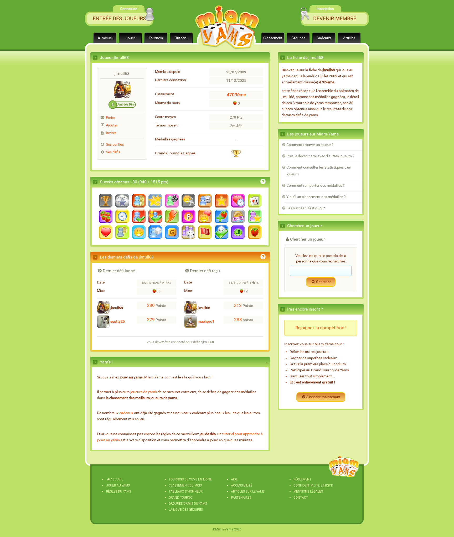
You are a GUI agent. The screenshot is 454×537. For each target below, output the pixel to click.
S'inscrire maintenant (323, 397)
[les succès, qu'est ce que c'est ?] (263, 182)
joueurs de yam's (143, 392)
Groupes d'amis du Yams (188, 503)
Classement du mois (185, 485)
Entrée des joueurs (119, 18)
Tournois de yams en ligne (190, 479)
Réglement (302, 479)
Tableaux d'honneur (186, 491)
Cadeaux (324, 38)
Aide (234, 479)
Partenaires (241, 497)
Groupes (298, 38)
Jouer (130, 38)
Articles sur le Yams (248, 491)
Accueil (107, 38)
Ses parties (115, 144)
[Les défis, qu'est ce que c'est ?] (263, 257)
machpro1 (205, 321)
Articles (349, 38)
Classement (272, 38)
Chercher (323, 282)
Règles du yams (118, 491)
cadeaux (126, 413)
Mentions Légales (308, 491)
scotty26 (117, 321)
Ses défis (113, 152)
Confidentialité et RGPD (313, 485)
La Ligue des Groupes (186, 509)
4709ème (236, 94)
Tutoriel (181, 38)
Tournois (156, 38)
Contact (300, 497)
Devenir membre (334, 18)
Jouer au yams (118, 485)
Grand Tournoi (181, 497)
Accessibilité (241, 485)
